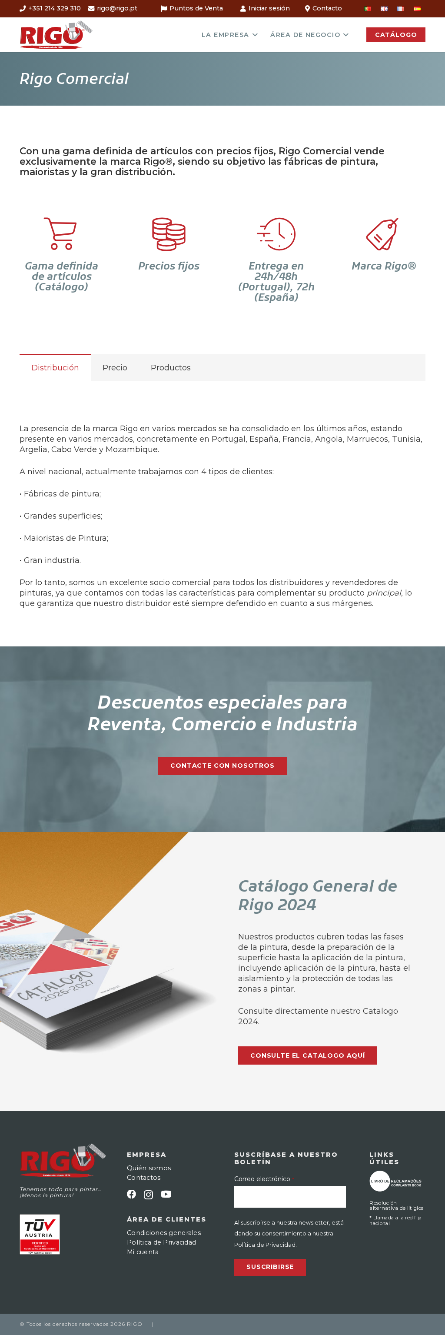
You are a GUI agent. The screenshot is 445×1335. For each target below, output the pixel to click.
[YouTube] (166, 1194)
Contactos (144, 1178)
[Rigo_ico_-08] (395, 1181)
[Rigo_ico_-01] (56, 35)
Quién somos (149, 1168)
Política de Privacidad (161, 1242)
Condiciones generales (164, 1233)
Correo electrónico (264, 1179)
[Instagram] (148, 1195)
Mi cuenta (143, 1252)
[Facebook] (131, 1194)
